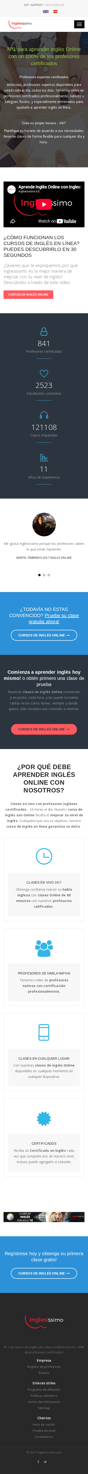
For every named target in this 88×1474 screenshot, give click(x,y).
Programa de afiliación (44, 1389)
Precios (44, 1373)
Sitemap (44, 1408)
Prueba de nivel (44, 1430)
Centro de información (44, 1402)
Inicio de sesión (44, 1424)
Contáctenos (44, 1437)
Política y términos (44, 1396)
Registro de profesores (44, 1366)
